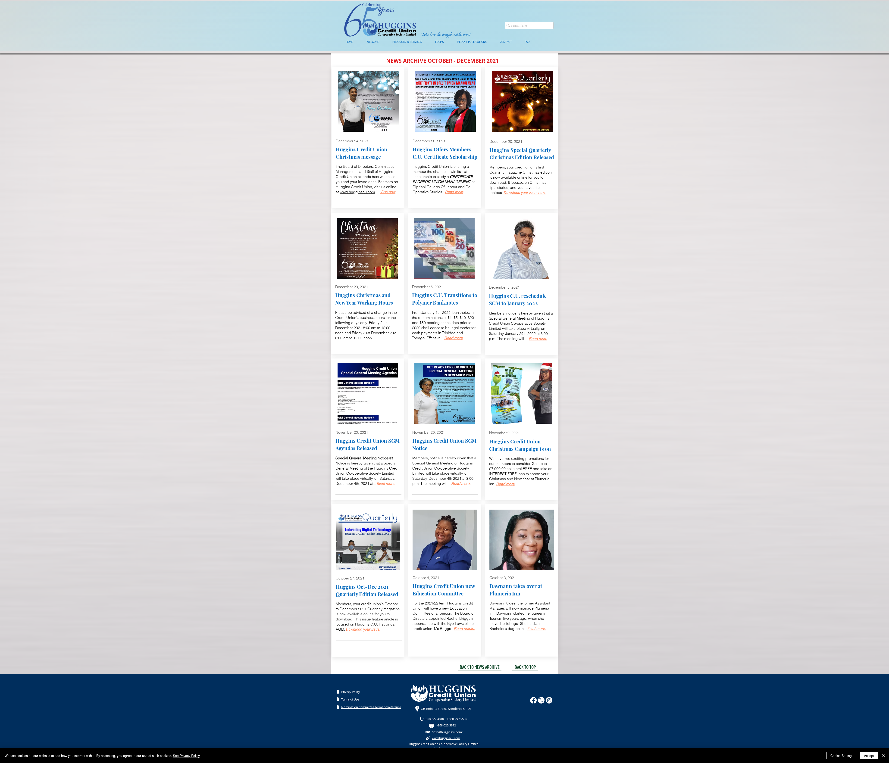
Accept (869, 755)
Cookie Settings (841, 755)
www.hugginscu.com (357, 192)
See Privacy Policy (186, 755)
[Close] (883, 755)
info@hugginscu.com (447, 732)
